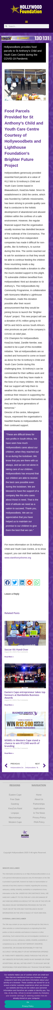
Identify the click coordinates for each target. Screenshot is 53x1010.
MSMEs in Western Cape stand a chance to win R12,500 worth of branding (22, 743)
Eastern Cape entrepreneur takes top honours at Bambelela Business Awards (25, 695)
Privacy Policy (27, 1006)
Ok (28, 1002)
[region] (26, 38)
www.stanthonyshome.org (18, 557)
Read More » (9, 657)
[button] (26, 21)
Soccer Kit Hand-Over (16, 649)
